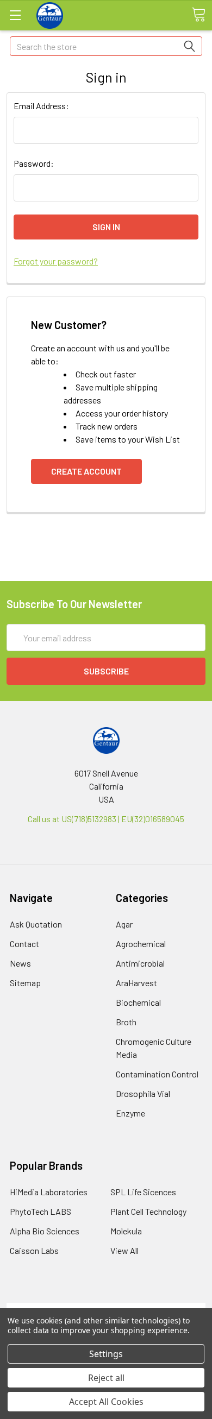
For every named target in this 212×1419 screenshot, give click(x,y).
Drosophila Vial (143, 1093)
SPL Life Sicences (143, 1192)
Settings (106, 1354)
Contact (24, 943)
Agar (124, 924)
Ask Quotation (36, 924)
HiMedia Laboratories (49, 1192)
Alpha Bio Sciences (44, 1231)
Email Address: (41, 105)
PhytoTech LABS (40, 1211)
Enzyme (130, 1113)
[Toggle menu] (15, 15)
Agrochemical (141, 943)
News (20, 963)
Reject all (106, 1378)
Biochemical (138, 1002)
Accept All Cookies (106, 1402)
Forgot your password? (56, 261)
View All (124, 1250)
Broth (126, 1022)
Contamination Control (157, 1074)
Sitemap (25, 982)
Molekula (126, 1231)
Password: (34, 163)
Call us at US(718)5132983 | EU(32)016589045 (106, 818)
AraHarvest (136, 982)
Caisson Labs (34, 1250)
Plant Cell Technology (148, 1211)
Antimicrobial (140, 963)
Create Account (86, 471)
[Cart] (198, 15)
